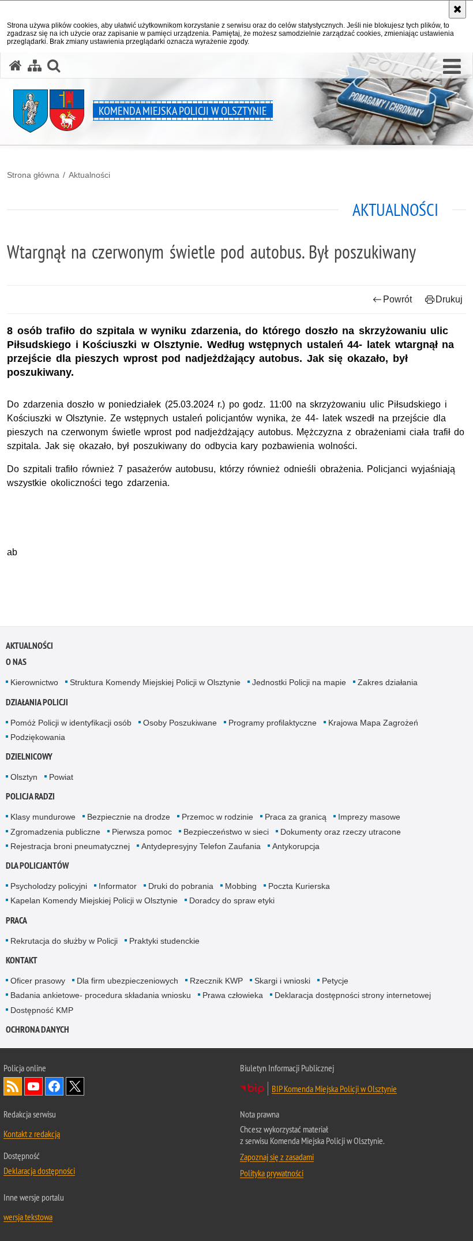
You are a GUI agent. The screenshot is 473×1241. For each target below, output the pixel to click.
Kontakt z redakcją (31, 1133)
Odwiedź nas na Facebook (54, 1086)
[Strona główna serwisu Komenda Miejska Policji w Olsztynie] (15, 65)
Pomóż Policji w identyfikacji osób (71, 722)
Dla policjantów (37, 865)
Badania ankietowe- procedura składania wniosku (100, 995)
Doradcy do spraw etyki (232, 900)
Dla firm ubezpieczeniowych (127, 980)
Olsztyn (23, 777)
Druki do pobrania (180, 886)
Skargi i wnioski (282, 980)
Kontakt (21, 960)
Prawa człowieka (232, 995)
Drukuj (449, 299)
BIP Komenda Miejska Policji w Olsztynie (334, 1088)
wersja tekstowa (27, 1217)
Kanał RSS (12, 1086)
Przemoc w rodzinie (217, 816)
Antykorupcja (296, 846)
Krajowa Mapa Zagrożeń (373, 722)
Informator (118, 886)
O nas (16, 662)
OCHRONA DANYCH (37, 1029)
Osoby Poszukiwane (180, 722)
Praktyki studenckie (164, 940)
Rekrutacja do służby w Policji (64, 940)
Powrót (397, 299)
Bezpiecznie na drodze (128, 816)
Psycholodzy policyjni (48, 886)
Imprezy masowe (369, 816)
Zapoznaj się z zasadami (277, 1156)
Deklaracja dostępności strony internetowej (353, 995)
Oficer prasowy (37, 980)
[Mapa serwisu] (35, 65)
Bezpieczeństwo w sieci (226, 831)
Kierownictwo (34, 682)
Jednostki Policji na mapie (299, 682)
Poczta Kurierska (299, 886)
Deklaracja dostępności (39, 1170)
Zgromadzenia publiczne (55, 831)
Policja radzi (30, 796)
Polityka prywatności (271, 1173)
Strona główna (33, 175)
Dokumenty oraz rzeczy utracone (340, 831)
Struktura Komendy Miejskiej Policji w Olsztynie (155, 682)
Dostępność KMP (41, 1010)
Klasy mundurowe (43, 816)
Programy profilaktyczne (272, 722)
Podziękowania (37, 737)
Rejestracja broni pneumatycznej (70, 846)
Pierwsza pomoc (142, 831)
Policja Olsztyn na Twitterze (75, 1086)
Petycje (335, 980)
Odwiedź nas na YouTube (33, 1086)
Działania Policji (37, 702)
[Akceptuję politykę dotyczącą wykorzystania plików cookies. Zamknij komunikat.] (457, 9)
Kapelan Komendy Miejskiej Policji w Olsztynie (94, 900)
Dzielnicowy (29, 756)
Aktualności (89, 175)
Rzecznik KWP (216, 980)
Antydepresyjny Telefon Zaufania (201, 846)
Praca (16, 920)
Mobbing (241, 886)
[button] (452, 67)
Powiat (61, 777)
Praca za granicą (295, 816)
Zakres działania (388, 682)
